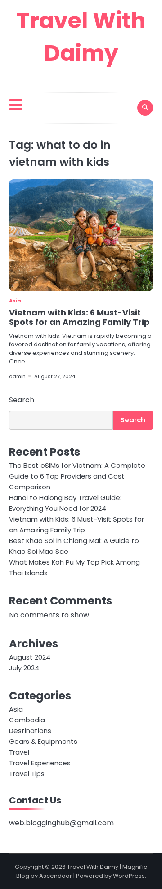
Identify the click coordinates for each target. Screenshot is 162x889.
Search (21, 400)
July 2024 (24, 668)
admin (17, 376)
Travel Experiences (40, 763)
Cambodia (27, 720)
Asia (15, 300)
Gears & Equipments (43, 741)
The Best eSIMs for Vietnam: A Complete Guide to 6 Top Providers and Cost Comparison (77, 476)
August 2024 (29, 657)
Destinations (30, 730)
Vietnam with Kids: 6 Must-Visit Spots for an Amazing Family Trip (79, 317)
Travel (19, 752)
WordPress (129, 876)
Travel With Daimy (92, 867)
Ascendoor (55, 876)
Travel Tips (27, 773)
